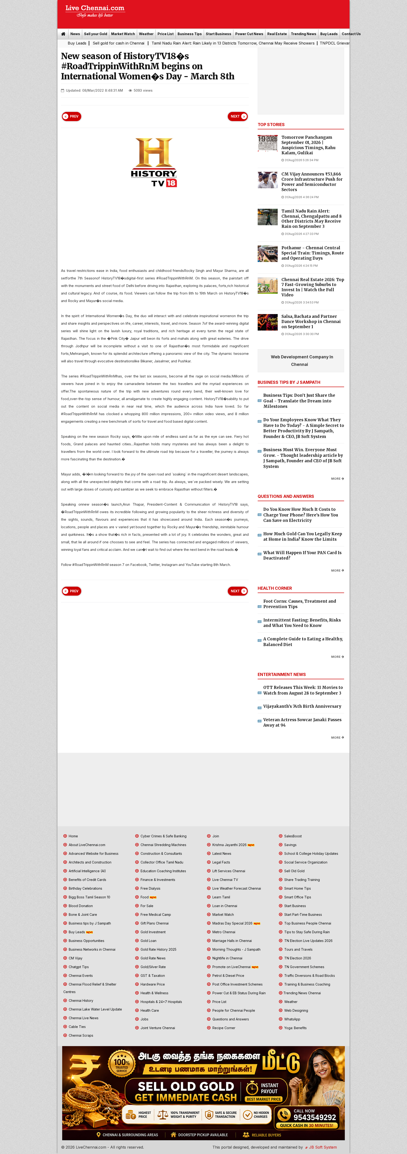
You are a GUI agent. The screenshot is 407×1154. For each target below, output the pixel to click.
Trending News (303, 34)
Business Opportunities (86, 941)
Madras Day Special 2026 (232, 923)
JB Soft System (322, 1147)
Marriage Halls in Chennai (232, 941)
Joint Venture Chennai (157, 1028)
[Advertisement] (240, 12)
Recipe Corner (223, 1028)
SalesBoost (292, 836)
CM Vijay (75, 958)
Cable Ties (77, 1027)
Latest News (221, 853)
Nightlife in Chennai (227, 958)
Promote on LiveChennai (232, 967)
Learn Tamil (221, 897)
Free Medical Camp (155, 915)
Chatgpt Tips (78, 967)
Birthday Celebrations (85, 888)
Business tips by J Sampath (89, 923)
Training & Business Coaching (306, 984)
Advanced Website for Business (93, 853)
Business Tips (190, 34)
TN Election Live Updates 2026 (308, 941)
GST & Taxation (152, 976)
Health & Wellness (154, 993)
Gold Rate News (153, 958)
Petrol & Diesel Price (228, 976)
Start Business (218, 34)
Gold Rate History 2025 (158, 949)
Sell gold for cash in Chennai (68, 43)
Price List (166, 34)
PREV (74, 116)
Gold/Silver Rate (153, 967)
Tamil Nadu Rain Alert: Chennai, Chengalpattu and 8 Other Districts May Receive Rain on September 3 (311, 219)
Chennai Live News (83, 1018)
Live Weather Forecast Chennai (236, 888)
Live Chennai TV (225, 880)
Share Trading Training (301, 880)
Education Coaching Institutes (163, 871)
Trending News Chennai (302, 993)
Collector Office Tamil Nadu (161, 862)
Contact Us (351, 34)
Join (215, 836)
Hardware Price (152, 984)
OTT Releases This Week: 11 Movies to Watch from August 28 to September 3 (303, 690)
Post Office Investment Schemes (237, 984)
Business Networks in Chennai (91, 949)
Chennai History (80, 1000)
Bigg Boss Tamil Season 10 (89, 897)
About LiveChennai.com (86, 845)
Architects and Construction (89, 862)
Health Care (149, 1010)
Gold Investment (153, 932)
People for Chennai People (233, 1010)
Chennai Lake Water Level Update (95, 1009)
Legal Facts (221, 862)
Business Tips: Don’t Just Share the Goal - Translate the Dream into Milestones (299, 401)
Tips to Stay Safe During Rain (306, 932)
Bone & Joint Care (82, 915)
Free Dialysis (150, 888)
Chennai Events (80, 976)
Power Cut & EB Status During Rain (239, 993)
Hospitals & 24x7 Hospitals (161, 1002)
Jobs (144, 1019)
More (336, 478)
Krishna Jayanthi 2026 (230, 845)
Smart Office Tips (297, 897)
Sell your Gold (95, 34)
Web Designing (295, 1010)
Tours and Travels (298, 949)
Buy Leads (329, 34)
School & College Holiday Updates (310, 853)
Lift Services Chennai (228, 871)
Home (73, 836)
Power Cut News (249, 34)
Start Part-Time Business (302, 915)
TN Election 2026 (297, 958)
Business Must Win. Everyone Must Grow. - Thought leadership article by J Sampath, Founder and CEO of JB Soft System (303, 458)
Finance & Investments (157, 880)
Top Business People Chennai (307, 923)
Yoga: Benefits (295, 1028)
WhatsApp (291, 1019)
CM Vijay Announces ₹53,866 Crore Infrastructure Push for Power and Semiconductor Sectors (312, 182)
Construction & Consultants (161, 853)
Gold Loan (148, 941)
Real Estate (277, 34)
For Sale (146, 906)
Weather (146, 34)
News (75, 34)
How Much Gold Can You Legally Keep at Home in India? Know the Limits (302, 536)
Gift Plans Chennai (154, 923)
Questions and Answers (230, 1019)
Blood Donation (80, 906)
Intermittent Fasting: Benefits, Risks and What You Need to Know (302, 623)
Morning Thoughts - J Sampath (236, 949)
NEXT (235, 116)
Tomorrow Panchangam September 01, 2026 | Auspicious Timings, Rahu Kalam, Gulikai (308, 145)
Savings (290, 845)
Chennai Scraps (80, 1035)
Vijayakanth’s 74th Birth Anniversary (302, 706)
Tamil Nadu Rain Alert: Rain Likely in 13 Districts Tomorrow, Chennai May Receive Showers (182, 43)
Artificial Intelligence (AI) (87, 871)
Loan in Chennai (224, 906)
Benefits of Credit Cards (87, 880)
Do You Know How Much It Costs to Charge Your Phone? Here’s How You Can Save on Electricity (300, 515)
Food (145, 897)
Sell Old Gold (294, 871)
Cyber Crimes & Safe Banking (163, 836)
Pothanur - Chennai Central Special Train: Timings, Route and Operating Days (312, 253)
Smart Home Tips (297, 888)
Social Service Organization (305, 862)
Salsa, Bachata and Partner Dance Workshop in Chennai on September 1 (311, 321)
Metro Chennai (223, 932)
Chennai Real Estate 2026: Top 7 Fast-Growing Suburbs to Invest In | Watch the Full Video (312, 287)
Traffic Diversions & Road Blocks (309, 976)
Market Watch (123, 34)
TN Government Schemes (303, 967)
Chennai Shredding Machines (163, 845)
